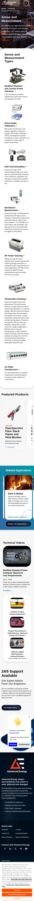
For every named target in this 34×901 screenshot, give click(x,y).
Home (4, 8)
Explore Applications (17, 524)
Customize (17, 898)
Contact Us (5, 833)
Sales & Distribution (22, 837)
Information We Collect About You (22, 879)
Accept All (17, 890)
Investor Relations (22, 833)
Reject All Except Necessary (17, 894)
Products (11, 8)
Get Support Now (10, 707)
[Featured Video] (17, 556)
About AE (5, 829)
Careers (18, 829)
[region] (17, 881)
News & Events (7, 837)
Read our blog (14, 733)
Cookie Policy (10, 885)
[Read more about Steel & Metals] (18, 482)
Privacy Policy (6, 860)
